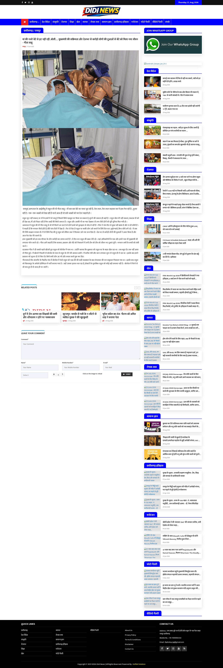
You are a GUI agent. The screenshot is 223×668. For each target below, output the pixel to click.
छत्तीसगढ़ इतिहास (121, 22)
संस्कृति (56, 22)
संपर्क (167, 22)
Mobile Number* (67, 362)
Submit (128, 374)
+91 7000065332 (175, 637)
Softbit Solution (139, 664)
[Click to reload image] (58, 374)
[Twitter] (25, 2)
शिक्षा (72, 22)
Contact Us (129, 649)
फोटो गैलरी (145, 22)
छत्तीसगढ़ (34, 22)
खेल (78, 22)
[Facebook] (22, 2)
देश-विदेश (46, 22)
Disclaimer (129, 644)
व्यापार (85, 22)
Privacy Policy (130, 635)
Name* (23, 362)
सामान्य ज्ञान (107, 22)
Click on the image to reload (92, 373)
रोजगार (64, 22)
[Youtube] (32, 2)
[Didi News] (111, 12)
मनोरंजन (134, 22)
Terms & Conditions (133, 639)
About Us (128, 630)
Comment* (24, 339)
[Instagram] (29, 2)
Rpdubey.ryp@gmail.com (174, 642)
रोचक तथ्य (94, 22)
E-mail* (105, 362)
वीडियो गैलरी (157, 22)
